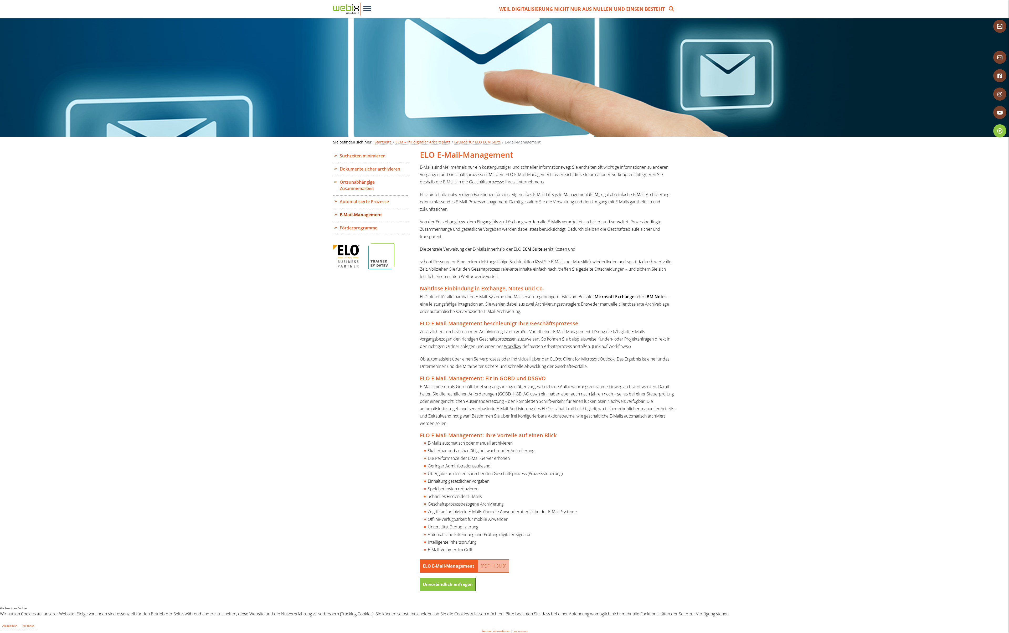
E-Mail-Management (361, 215)
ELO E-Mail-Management (464, 566)
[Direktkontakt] (999, 57)
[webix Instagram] (999, 94)
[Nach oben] (999, 130)
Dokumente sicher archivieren (370, 169)
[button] (367, 9)
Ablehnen (28, 625)
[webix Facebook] (999, 75)
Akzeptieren (9, 625)
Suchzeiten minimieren (362, 156)
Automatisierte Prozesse (364, 201)
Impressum (520, 631)
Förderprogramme (358, 228)
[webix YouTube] (999, 112)
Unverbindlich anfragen (448, 584)
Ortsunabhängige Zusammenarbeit (357, 185)
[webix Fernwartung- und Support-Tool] (999, 26)
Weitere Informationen (496, 631)
